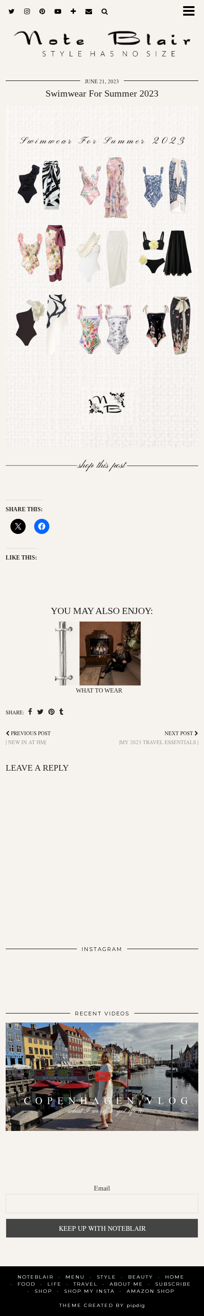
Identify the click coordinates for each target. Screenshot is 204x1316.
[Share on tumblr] (61, 712)
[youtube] (58, 12)
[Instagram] (25, 977)
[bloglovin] (73, 12)
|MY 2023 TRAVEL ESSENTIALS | (158, 737)
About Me (126, 1284)
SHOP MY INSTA (89, 1291)
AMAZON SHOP (151, 1291)
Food (27, 1284)
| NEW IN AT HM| (28, 737)
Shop (43, 1291)
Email (102, 1187)
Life (54, 1284)
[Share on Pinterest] (51, 712)
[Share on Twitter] (40, 712)
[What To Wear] (102, 653)
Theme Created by (102, 1305)
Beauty (140, 1277)
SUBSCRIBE (173, 1284)
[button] (192, 12)
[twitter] (12, 12)
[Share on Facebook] (30, 712)
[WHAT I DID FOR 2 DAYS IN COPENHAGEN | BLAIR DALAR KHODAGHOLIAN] (102, 1076)
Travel (86, 1284)
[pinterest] (42, 12)
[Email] (88, 12)
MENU (75, 1277)
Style (106, 1277)
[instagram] (27, 12)
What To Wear (99, 690)
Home (175, 1277)
